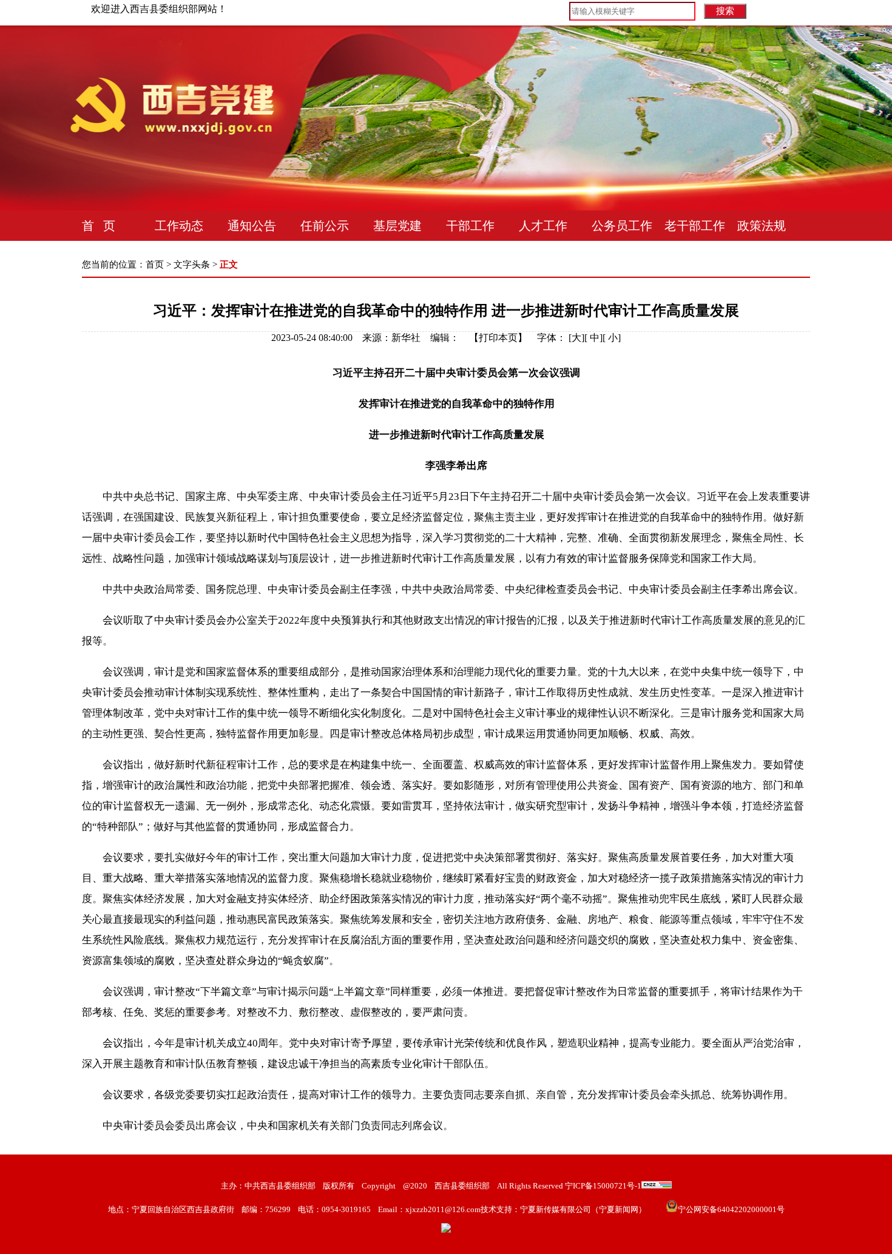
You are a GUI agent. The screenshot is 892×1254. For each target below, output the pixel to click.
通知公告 (252, 225)
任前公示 (324, 225)
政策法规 (761, 225)
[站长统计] (656, 1185)
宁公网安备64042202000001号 (731, 1209)
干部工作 (470, 225)
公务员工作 (622, 225)
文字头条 (192, 264)
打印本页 (498, 337)
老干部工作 (694, 225)
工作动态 (179, 225)
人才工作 (543, 225)
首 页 (98, 225)
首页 (155, 264)
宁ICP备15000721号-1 (602, 1185)
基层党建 (397, 225)
